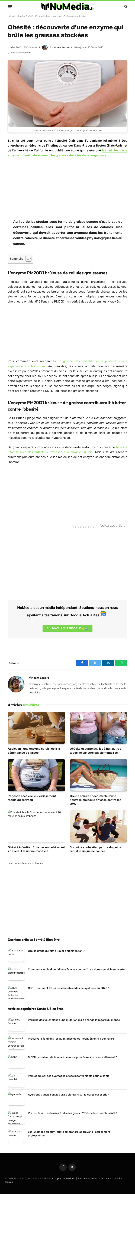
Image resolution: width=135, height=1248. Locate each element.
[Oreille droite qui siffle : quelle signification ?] (16, 955)
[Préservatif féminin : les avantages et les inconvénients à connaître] (16, 1043)
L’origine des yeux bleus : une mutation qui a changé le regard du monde (74, 1020)
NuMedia (12, 16)
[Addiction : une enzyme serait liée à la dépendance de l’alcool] (36, 728)
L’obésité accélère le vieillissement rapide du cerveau (32, 798)
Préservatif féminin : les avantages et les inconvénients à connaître (71, 1038)
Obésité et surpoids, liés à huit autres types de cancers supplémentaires (95, 750)
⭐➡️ (67, 628)
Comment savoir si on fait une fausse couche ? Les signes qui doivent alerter (77, 969)
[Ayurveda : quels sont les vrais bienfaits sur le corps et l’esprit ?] (16, 1098)
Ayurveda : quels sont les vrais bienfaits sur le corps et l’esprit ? (68, 1094)
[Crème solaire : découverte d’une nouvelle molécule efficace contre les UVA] (98, 775)
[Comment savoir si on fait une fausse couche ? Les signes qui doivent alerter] (16, 973)
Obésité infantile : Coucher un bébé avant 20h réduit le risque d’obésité (36, 849)
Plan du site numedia (89, 1178)
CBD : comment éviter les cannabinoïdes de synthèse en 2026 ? (68, 988)
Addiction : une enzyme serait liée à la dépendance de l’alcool (34, 750)
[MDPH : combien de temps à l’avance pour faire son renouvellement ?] (16, 1061)
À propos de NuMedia (63, 1178)
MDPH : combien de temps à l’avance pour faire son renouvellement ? (72, 1057)
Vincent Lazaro (61, 47)
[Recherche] (125, 6)
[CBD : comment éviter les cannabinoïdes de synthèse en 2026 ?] (16, 992)
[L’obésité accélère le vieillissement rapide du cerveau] (36, 775)
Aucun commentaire (21, 52)
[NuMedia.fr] (67, 6)
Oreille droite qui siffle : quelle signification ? (56, 950)
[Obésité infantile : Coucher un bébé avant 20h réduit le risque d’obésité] (36, 826)
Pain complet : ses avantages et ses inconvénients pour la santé (69, 1076)
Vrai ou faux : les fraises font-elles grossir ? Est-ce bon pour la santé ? (72, 1113)
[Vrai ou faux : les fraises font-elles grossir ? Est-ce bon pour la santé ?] (16, 1117)
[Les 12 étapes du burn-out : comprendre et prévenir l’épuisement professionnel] (16, 1136)
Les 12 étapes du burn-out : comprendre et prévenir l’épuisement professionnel (69, 1133)
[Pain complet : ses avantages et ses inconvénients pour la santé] (16, 1080)
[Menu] (10, 6)
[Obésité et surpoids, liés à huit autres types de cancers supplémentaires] (98, 728)
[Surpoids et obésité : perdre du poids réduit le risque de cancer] (98, 826)
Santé (21, 16)
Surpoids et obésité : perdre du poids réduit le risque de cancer (95, 849)
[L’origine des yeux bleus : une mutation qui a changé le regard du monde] (16, 1024)
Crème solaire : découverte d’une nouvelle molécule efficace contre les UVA (95, 800)
